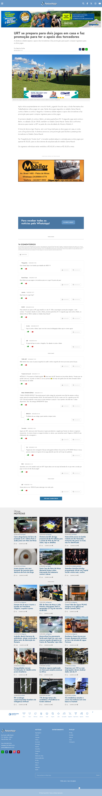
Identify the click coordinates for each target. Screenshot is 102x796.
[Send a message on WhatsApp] (2, 752)
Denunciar (77, 270)
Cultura (36, 739)
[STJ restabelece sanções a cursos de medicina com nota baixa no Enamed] (76, 686)
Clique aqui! (68, 222)
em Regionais (23, 602)
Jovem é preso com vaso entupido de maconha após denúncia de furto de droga (24, 570)
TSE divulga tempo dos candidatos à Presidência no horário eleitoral (49, 700)
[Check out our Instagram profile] (14, 752)
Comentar (24, 254)
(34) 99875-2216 (10, 745)
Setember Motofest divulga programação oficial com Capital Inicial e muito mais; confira (76, 570)
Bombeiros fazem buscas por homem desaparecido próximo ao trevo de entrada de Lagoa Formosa (76, 639)
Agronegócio (38, 733)
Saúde (36, 769)
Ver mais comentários (51, 498)
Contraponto (72, 742)
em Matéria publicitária (76, 566)
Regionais (37, 767)
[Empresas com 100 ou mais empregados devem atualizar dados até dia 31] (76, 656)
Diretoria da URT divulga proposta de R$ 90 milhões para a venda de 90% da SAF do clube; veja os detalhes (51, 540)
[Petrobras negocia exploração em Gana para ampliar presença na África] (51, 656)
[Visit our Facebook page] (6, 752)
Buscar (98, 775)
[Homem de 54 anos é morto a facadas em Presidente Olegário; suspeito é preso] (25, 593)
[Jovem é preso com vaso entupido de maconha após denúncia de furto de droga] (25, 556)
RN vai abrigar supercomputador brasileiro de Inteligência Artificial (25, 700)
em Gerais (22, 665)
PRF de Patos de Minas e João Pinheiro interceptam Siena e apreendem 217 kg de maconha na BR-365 (50, 608)
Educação (37, 744)
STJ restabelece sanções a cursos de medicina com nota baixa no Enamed (75, 700)
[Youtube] (100, 3)
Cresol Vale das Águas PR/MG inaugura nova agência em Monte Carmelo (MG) (76, 607)
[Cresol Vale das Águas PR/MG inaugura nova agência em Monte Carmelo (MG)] (76, 593)
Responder (66, 270)
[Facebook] (87, 3)
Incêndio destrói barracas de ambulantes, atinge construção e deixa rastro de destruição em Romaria (25, 639)
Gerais (36, 753)
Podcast (71, 737)
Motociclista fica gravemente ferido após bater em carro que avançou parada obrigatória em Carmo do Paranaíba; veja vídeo (50, 639)
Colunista (37, 737)
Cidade (37, 735)
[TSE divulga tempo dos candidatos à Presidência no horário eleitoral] (51, 686)
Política (36, 765)
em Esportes (48, 534)
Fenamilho (37, 749)
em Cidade (48, 566)
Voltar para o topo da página (68, 781)
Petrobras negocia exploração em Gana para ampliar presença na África (50, 670)
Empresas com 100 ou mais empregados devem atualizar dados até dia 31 (75, 670)
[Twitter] (91, 3)
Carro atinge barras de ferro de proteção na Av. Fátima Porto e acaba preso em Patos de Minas (25, 539)
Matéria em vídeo (39, 756)
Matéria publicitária (39, 758)
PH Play (36, 760)
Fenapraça (37, 751)
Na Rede (71, 735)
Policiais (37, 762)
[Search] (83, 3)
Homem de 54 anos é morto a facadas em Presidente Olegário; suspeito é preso (24, 607)
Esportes (37, 746)
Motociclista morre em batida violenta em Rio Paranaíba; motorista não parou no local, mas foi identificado (75, 540)
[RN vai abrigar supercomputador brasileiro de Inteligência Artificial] (25, 686)
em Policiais (23, 534)
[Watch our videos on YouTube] (18, 752)
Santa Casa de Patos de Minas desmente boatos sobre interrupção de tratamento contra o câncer (50, 571)
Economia (37, 742)
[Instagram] (95, 3)
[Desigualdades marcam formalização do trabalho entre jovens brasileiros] (25, 656)
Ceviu (70, 739)
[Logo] (49, 3)
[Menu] (2, 3)
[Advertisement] (51, 792)
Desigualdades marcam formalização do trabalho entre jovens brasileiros (25, 670)
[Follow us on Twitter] (10, 752)
